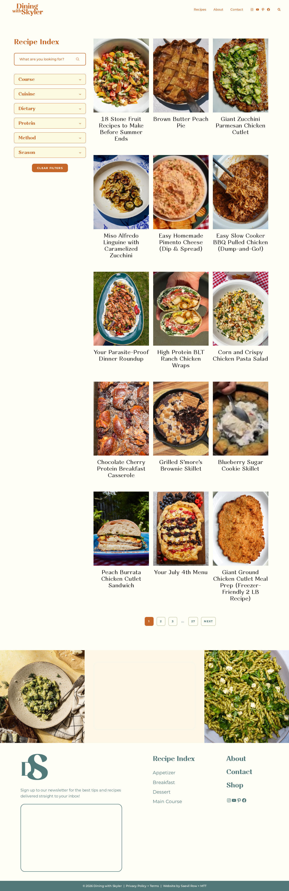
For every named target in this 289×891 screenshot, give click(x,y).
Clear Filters (50, 168)
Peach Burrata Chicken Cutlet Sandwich (121, 579)
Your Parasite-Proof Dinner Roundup (121, 355)
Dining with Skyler (108, 886)
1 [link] (149, 621)
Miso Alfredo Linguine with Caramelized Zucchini (121, 246)
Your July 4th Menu (181, 572)
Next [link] (208, 621)
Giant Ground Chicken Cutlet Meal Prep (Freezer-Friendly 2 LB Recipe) (240, 585)
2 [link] (161, 621)
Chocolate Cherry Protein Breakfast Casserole (121, 469)
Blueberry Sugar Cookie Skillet (240, 465)
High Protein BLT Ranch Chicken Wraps (181, 359)
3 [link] (173, 621)
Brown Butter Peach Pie (181, 122)
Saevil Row (189, 886)
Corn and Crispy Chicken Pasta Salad (240, 355)
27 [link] (193, 621)
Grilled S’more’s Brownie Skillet (180, 465)
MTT (203, 886)
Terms (154, 886)
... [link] (182, 621)
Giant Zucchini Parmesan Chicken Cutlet (241, 126)
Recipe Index (174, 759)
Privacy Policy (136, 886)
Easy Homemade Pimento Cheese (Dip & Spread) (181, 242)
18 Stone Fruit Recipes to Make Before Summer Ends (121, 129)
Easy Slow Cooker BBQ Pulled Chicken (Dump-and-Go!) (240, 242)
